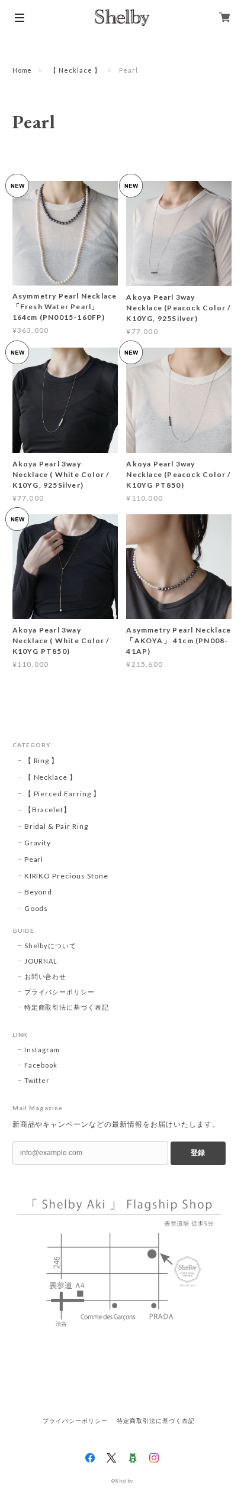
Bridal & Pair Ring (56, 826)
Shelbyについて (50, 945)
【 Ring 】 (41, 760)
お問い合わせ (45, 976)
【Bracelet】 (48, 809)
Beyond (38, 891)
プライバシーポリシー (59, 992)
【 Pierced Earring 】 (62, 793)
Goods (36, 908)
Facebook (41, 1065)
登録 (198, 1153)
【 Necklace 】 (75, 70)
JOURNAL (41, 961)
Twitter (37, 1080)
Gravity (38, 842)
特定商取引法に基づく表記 (67, 1007)
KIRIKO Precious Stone (66, 875)
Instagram (42, 1049)
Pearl (34, 859)
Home (22, 70)
